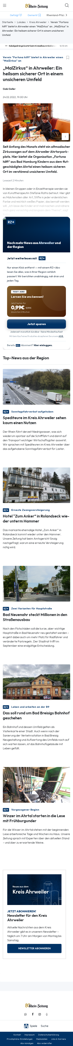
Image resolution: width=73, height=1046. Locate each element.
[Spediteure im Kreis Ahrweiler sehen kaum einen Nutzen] (36, 386)
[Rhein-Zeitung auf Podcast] (47, 1014)
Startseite (7, 22)
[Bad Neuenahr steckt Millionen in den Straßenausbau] (36, 583)
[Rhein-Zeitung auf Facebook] (32, 1014)
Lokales (21, 22)
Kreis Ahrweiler (38, 22)
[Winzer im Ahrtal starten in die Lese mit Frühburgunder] (36, 784)
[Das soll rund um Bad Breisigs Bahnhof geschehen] (36, 682)
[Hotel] (36, 485)
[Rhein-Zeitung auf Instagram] (39, 1014)
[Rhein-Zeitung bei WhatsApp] (25, 1014)
